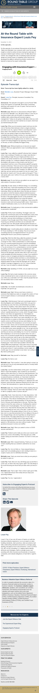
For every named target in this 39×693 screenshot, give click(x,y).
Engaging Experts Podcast (11, 628)
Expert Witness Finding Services (9, 641)
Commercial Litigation (6, 664)
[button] (3, 607)
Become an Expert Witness (8, 677)
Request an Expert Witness (8, 646)
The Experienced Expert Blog (12, 623)
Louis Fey (8, 97)
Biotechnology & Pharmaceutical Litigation (11, 663)
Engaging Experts (9, 16)
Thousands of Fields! (6, 668)
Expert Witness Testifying (19, 569)
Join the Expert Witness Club (12, 619)
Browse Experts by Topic (7, 652)
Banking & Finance (5, 661)
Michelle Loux (8, 92)
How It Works (4, 644)
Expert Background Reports (8, 642)
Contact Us (4, 675)
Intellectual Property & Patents (8, 666)
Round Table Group (9, 7)
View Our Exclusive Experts (8, 655)
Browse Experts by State (7, 653)
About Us (3, 674)
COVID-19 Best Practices (11, 568)
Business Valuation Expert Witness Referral (17, 579)
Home (2, 16)
